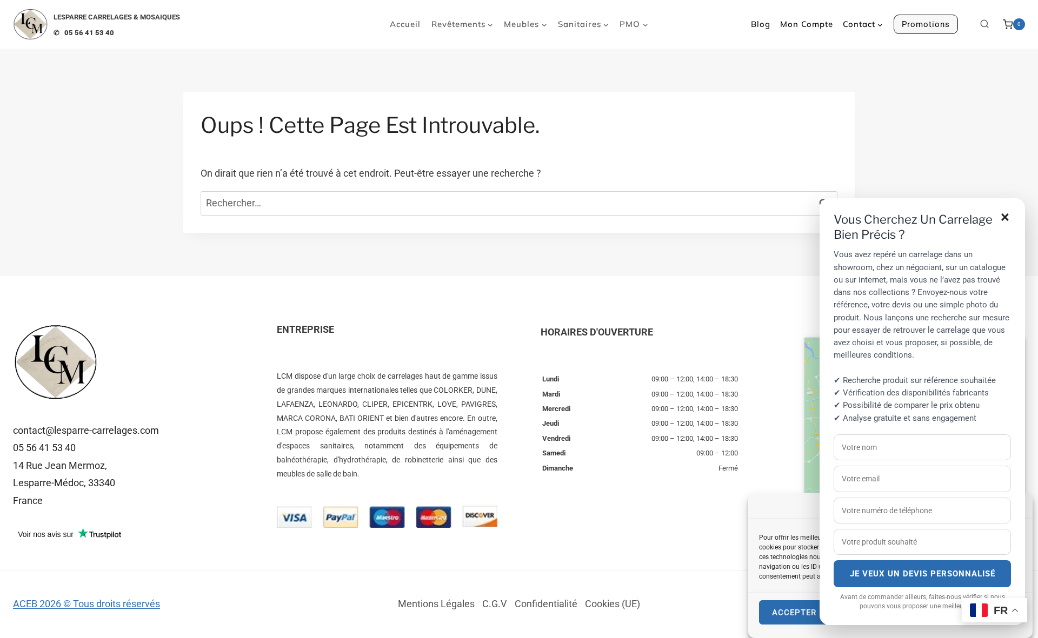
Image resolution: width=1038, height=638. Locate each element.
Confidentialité (546, 603)
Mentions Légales (436, 603)
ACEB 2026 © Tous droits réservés (86, 603)
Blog (760, 24)
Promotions (926, 24)
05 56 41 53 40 (44, 447)
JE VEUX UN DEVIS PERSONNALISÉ (922, 574)
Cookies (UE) (612, 603)
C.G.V (494, 603)
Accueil (405, 24)
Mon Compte (806, 24)
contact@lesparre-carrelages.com (86, 430)
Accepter (794, 612)
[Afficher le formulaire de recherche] (984, 24)
